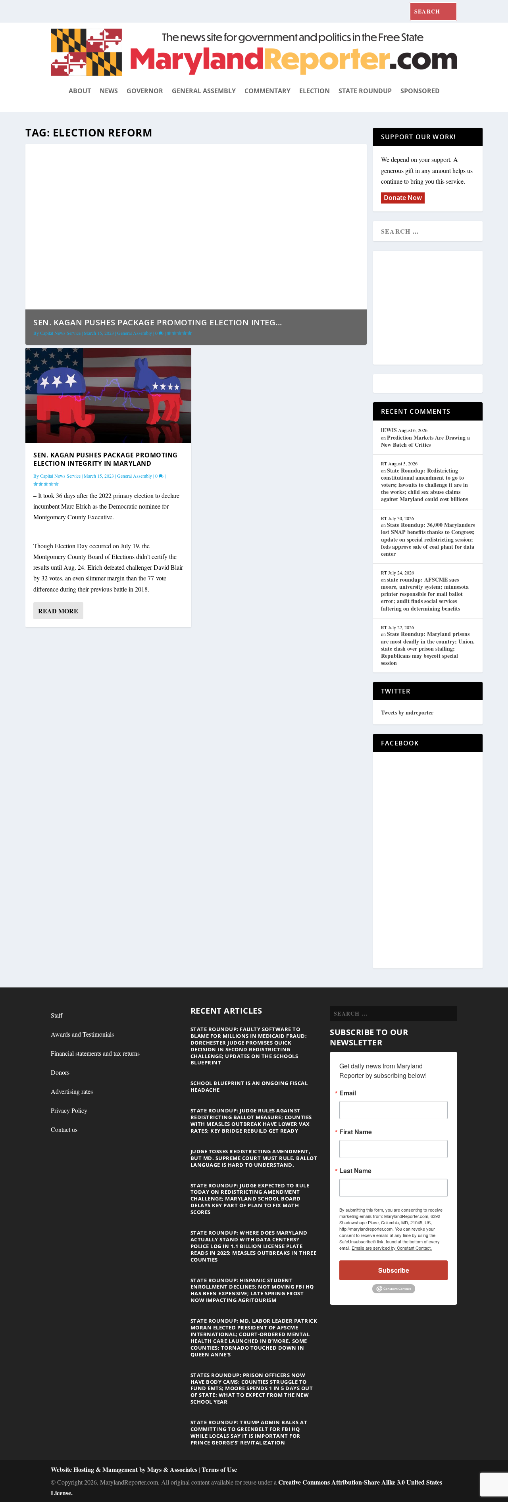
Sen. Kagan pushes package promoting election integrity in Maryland (105, 459)
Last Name (355, 1171)
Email (347, 1093)
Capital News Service (60, 333)
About (80, 90)
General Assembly (204, 90)
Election (314, 90)
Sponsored (420, 90)
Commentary (267, 90)
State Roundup (365, 90)
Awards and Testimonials (82, 1034)
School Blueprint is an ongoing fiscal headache (249, 1086)
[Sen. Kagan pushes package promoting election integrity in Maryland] (108, 395)
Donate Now (403, 197)
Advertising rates (72, 1091)
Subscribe (393, 1270)
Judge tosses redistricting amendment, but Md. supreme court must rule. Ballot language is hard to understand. (254, 1158)
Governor (145, 90)
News (109, 90)
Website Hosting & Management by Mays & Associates (125, 1469)
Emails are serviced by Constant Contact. (392, 1248)
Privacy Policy (69, 1110)
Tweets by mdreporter (407, 712)
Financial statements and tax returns (95, 1053)
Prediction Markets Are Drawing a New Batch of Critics (425, 441)
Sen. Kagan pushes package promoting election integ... (157, 322)
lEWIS (389, 430)
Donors (60, 1072)
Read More (58, 610)
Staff (57, 1015)
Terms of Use (219, 1469)
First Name (355, 1132)
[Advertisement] (438, 308)
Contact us (64, 1129)
